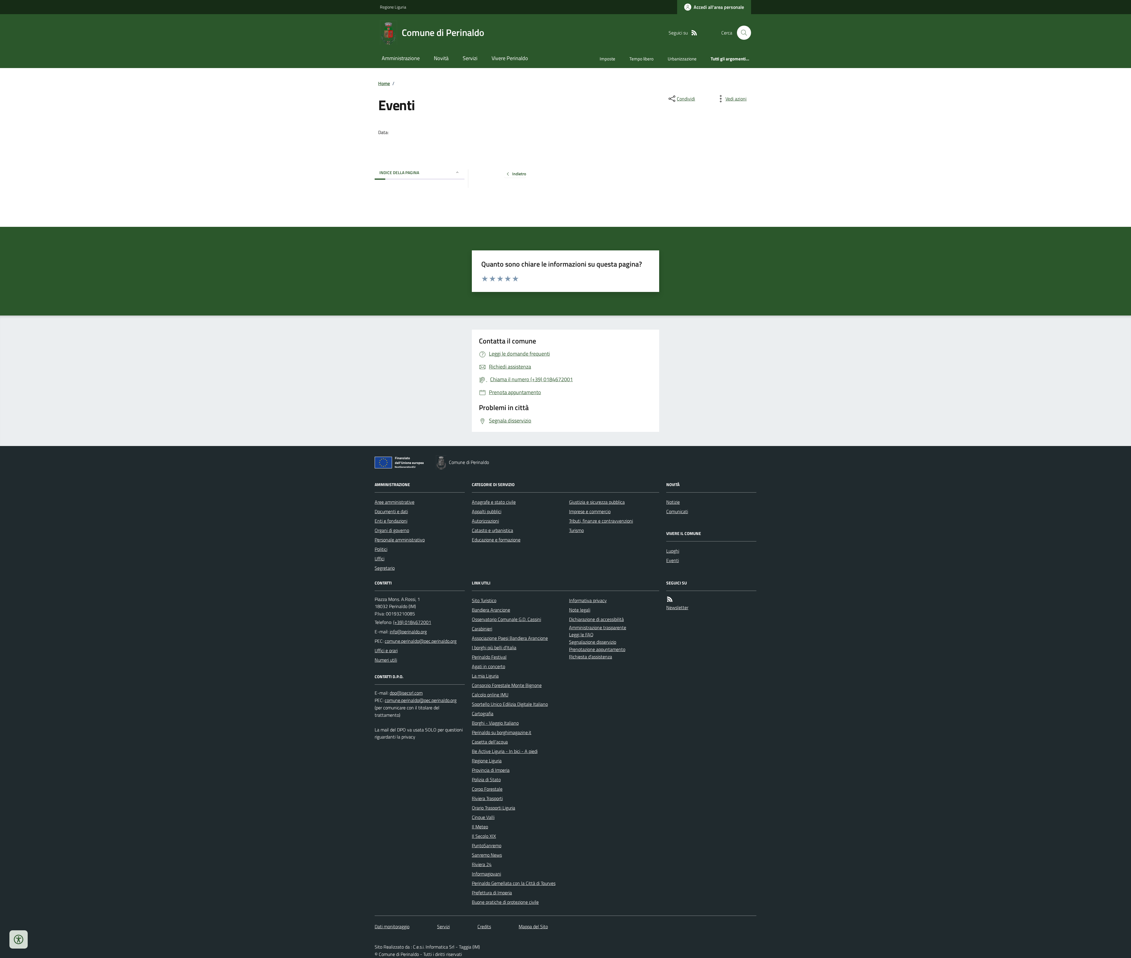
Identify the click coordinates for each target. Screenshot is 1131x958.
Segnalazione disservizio (592, 641)
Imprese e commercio (590, 511)
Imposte (607, 58)
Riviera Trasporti (487, 798)
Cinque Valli (483, 817)
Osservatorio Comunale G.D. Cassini (506, 619)
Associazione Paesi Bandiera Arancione (510, 638)
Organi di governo (392, 530)
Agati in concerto (488, 666)
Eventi (672, 560)
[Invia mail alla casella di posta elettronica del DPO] (406, 693)
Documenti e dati (391, 511)
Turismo (576, 530)
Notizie (673, 502)
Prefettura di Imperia (492, 892)
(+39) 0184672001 (412, 622)
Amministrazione (401, 58)
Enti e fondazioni (391, 520)
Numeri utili (386, 659)
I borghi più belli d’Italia (494, 647)
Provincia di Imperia (491, 770)
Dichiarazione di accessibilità (596, 619)
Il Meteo (480, 826)
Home (384, 83)
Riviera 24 (482, 864)
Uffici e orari (386, 650)
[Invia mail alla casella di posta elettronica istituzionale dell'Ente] (408, 631)
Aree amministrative (394, 502)
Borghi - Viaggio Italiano (495, 722)
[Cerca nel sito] (741, 33)
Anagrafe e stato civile (494, 502)
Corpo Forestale (487, 788)
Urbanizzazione (682, 58)
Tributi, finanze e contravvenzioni (601, 520)
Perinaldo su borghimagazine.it (501, 732)
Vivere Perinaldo (510, 58)
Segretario (385, 568)
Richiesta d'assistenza (590, 656)
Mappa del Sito (533, 926)
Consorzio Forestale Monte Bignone (507, 685)
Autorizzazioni (485, 520)
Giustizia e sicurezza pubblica (597, 502)
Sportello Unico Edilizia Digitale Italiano (510, 704)
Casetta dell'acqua (490, 741)
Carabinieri (482, 628)
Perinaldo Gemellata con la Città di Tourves (513, 883)
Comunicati (677, 511)
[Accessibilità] (18, 939)
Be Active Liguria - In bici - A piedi (505, 751)
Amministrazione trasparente (597, 627)
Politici (381, 549)
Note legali (579, 609)
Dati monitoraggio (392, 926)
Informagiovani (486, 873)
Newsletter (677, 607)
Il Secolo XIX (484, 836)
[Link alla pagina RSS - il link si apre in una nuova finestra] (694, 33)
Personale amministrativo (400, 539)
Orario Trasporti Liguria (493, 807)
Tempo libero (641, 58)
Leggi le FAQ (581, 634)
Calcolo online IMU (490, 694)
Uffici (379, 558)
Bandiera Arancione (491, 609)
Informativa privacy (588, 600)
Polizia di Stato (486, 779)
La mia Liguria (485, 675)
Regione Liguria (393, 7)
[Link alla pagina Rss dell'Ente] (669, 599)
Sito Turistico (484, 600)
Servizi (470, 58)
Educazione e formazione (496, 539)
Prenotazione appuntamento (597, 649)
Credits (484, 926)
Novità (441, 58)
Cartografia (482, 713)
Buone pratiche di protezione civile (505, 902)
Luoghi (672, 550)
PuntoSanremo (486, 845)
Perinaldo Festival (489, 656)
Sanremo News (487, 854)
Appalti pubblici (486, 511)
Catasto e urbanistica (492, 530)
